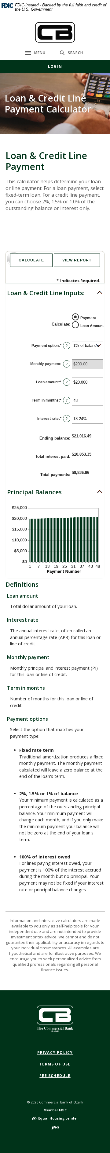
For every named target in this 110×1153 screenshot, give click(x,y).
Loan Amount (92, 326)
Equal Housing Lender (58, 1118)
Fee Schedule (54, 1075)
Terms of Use (54, 1064)
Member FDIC (55, 1110)
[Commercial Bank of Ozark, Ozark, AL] (55, 32)
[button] (55, 293)
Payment (88, 318)
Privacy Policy (55, 1052)
